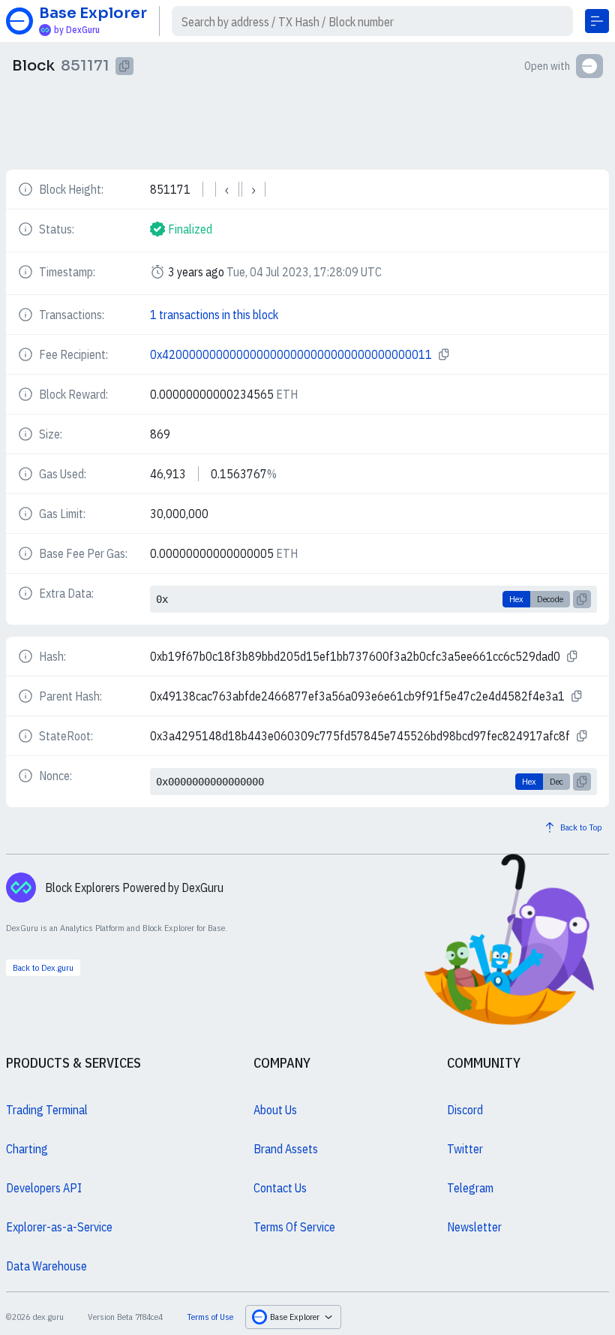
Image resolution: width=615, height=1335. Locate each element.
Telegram (470, 1187)
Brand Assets (286, 1148)
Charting (27, 1148)
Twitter (465, 1148)
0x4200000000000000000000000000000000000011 (291, 354)
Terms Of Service (294, 1226)
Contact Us (280, 1187)
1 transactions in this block (214, 314)
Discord (465, 1109)
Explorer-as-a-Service (59, 1226)
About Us (275, 1109)
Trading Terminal (47, 1109)
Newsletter (474, 1226)
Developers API (44, 1187)
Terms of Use (210, 1316)
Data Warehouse (46, 1265)
